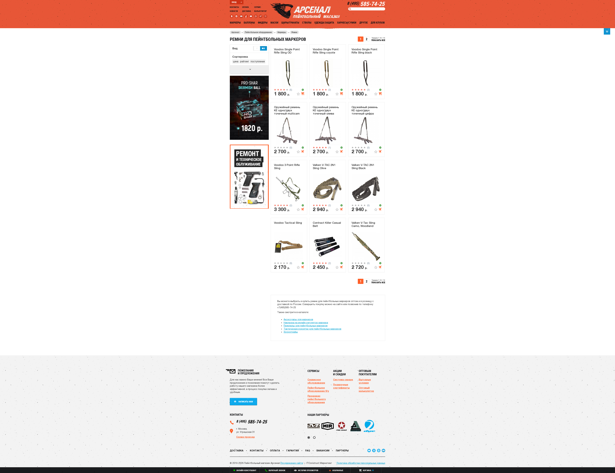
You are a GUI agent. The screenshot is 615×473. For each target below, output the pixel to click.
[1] (275, 90)
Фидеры (262, 22)
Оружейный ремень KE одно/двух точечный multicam (287, 110)
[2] (278, 90)
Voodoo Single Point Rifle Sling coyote (326, 51)
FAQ (307, 450)
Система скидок (343, 379)
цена (235, 61)
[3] (281, 90)
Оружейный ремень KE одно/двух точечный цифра (365, 110)
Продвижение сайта (291, 463)
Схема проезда (245, 437)
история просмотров (308, 470)
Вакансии (322, 450)
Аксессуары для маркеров (298, 319)
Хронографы (291, 332)
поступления (258, 61)
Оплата (245, 7)
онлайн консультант (246, 470)
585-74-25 (251, 421)
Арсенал (235, 32)
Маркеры (235, 22)
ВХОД (234, 2)
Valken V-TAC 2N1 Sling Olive (324, 166)
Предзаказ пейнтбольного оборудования (317, 399)
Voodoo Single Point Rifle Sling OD (287, 51)
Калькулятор (260, 11)
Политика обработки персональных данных (361, 463)
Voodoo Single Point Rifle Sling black (364, 51)
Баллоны (249, 22)
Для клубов (378, 22)
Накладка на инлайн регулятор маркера (306, 322)
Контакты (234, 7)
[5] (287, 90)
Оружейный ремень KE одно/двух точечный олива (326, 110)
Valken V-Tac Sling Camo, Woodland (363, 224)
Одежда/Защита (324, 22)
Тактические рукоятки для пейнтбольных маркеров (312, 329)
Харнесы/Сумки (346, 22)
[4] (284, 90)
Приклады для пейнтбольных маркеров (306, 325)
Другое (363, 22)
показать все (378, 40)
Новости (234, 11)
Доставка (246, 11)
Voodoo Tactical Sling (288, 222)
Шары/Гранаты (290, 22)
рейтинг (244, 61)
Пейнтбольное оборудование (258, 32)
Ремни (294, 32)
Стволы (306, 22)
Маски (274, 22)
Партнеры (342, 450)
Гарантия (292, 450)
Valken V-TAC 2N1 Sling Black (363, 166)
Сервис (257, 7)
